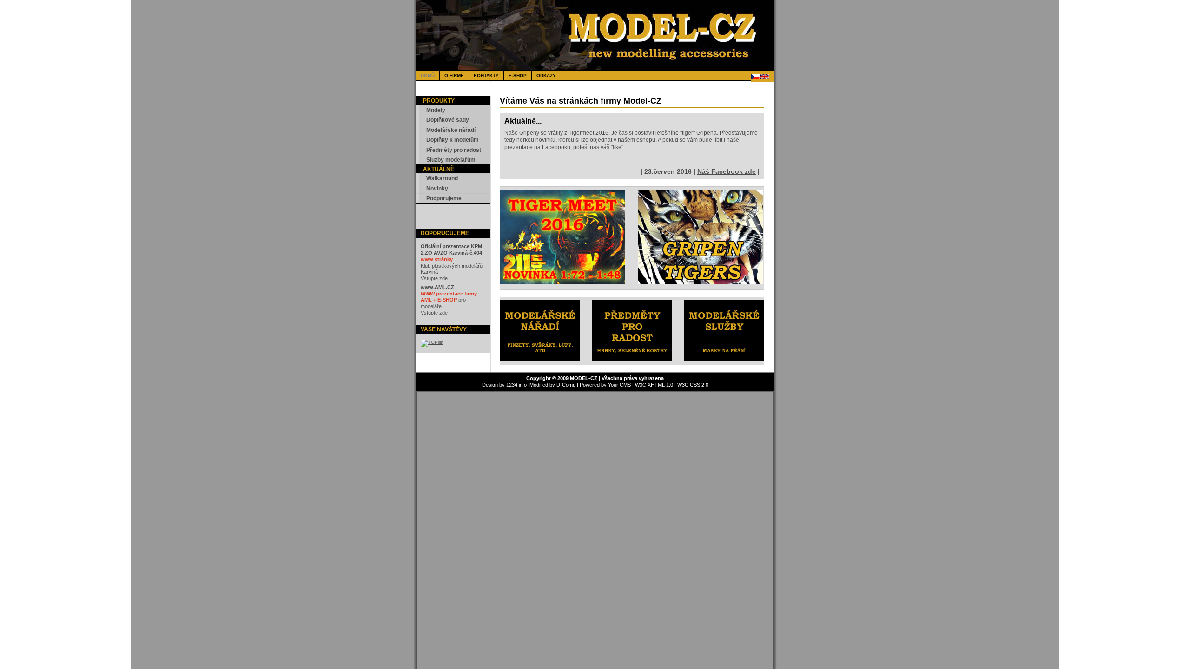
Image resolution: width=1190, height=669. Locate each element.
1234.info (516, 384)
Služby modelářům (451, 160)
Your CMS (619, 384)
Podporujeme (444, 198)
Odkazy (546, 75)
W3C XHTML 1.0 (654, 384)
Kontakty (486, 75)
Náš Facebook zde (726, 171)
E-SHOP (518, 75)
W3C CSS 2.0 (692, 384)
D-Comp (565, 384)
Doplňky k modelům (452, 140)
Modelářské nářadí (451, 130)
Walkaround (442, 178)
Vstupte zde (434, 278)
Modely (435, 110)
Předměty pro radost (453, 150)
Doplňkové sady (447, 120)
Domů (428, 75)
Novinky (437, 188)
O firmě (454, 75)
